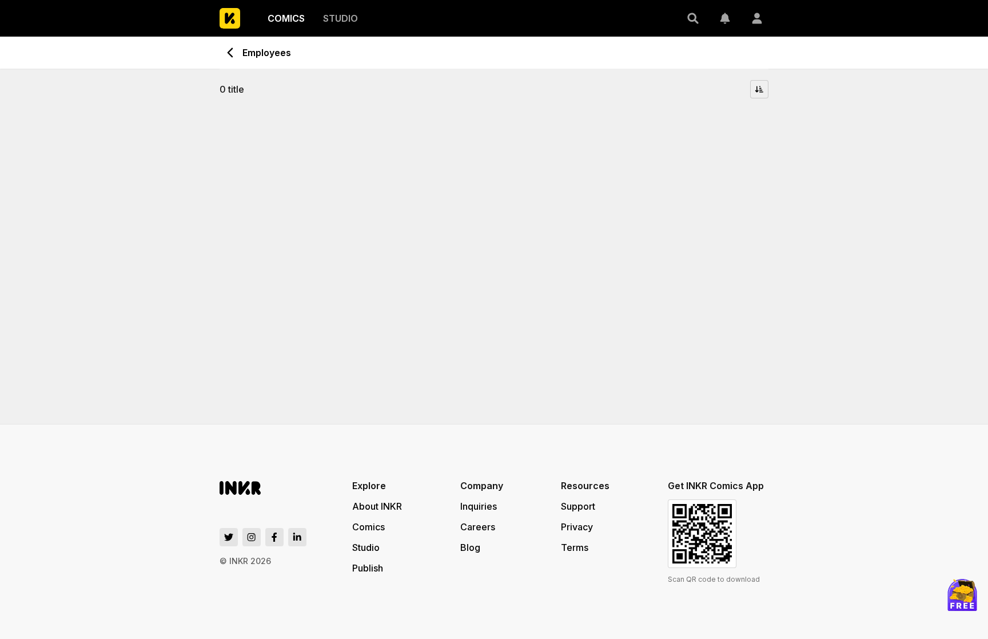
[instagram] (251, 537)
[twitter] (229, 537)
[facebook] (274, 537)
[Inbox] (725, 18)
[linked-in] (297, 537)
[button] (693, 18)
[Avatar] (757, 18)
